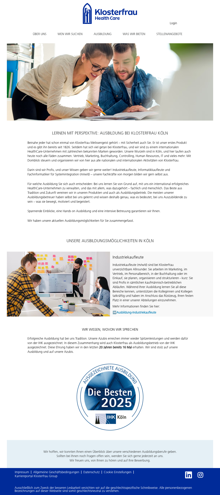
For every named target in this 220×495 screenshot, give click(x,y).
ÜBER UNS (39, 34)
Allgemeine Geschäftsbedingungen (56, 472)
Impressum (22, 472)
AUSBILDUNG (103, 34)
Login (173, 23)
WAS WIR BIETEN (134, 34)
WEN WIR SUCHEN (70, 34)
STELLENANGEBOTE (169, 34)
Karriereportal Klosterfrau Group (36, 476)
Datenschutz (91, 472)
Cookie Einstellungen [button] (117, 472)
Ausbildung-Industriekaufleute (136, 312)
